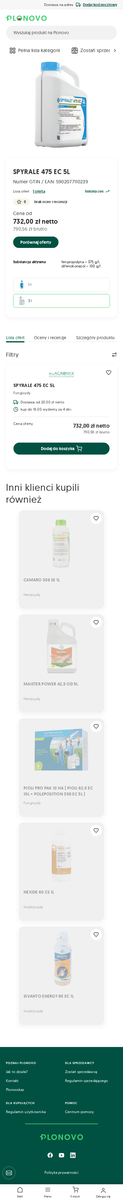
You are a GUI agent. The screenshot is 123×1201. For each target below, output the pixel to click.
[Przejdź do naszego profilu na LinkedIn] (73, 1155)
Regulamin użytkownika (26, 1111)
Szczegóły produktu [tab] (95, 337)
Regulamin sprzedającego (86, 1080)
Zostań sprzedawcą (81, 1071)
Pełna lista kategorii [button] (39, 50)
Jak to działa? (17, 1071)
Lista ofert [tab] (15, 337)
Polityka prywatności (61, 1172)
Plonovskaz (15, 1089)
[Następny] (115, 50)
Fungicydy (21, 393)
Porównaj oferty (35, 242)
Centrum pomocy (79, 1111)
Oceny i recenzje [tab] (50, 337)
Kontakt (12, 1080)
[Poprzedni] (8, 50)
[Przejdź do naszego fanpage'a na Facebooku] (50, 1155)
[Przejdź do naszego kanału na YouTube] (61, 1155)
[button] (47, 1193)
